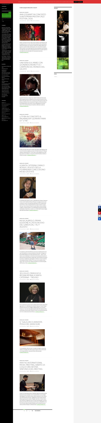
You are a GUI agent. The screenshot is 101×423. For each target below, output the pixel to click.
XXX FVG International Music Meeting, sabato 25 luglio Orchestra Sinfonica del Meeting (32, 365)
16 (10, 15)
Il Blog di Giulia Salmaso (5, 91)
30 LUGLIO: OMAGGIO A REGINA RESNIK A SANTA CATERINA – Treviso (30, 275)
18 (3, 16)
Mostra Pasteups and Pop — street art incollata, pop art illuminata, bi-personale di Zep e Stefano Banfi (6, 58)
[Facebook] (99, 207)
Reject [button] (81, 1)
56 (32, 410)
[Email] (99, 215)
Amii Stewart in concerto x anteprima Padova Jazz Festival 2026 (33, 16)
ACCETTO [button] (76, 1)
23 (10, 16)
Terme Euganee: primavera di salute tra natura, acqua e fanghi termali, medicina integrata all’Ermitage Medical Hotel (6, 40)
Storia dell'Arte (4, 120)
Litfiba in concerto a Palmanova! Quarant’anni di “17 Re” (33, 118)
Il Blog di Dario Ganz (5, 68)
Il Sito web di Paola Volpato (6, 86)
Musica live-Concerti (24, 12)
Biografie (3, 102)
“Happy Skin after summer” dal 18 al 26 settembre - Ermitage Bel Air (6, 51)
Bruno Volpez (4, 56)
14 (7, 15)
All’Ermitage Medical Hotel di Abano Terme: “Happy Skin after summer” (6, 53)
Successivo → (38, 410)
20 (6, 16)
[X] (99, 210)
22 (9, 16)
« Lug (3, 21)
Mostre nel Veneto (5, 111)
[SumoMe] (99, 218)
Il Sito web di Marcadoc (5, 90)
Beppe (29, 20)
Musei (3, 112)
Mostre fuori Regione (5, 109)
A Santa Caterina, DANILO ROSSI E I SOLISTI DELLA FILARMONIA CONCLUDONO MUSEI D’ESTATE (32, 168)
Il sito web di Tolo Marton (5, 92)
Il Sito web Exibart (4, 94)
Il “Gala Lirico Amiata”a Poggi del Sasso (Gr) (31, 323)
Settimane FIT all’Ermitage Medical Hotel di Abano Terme (6, 31)
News (3, 115)
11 (3, 15)
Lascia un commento (35, 20)
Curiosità (3, 106)
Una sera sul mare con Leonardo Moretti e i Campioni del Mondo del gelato (32, 65)
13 (6, 15)
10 (2, 15)
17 (2, 16)
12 (5, 15)
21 (7, 16)
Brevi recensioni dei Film (6, 104)
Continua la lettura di (24, 52)
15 (9, 15)
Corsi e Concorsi (4, 105)
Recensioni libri (4, 116)
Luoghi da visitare (4, 108)
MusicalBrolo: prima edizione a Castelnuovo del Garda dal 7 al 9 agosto (32, 223)
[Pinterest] (99, 213)
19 (5, 16)
